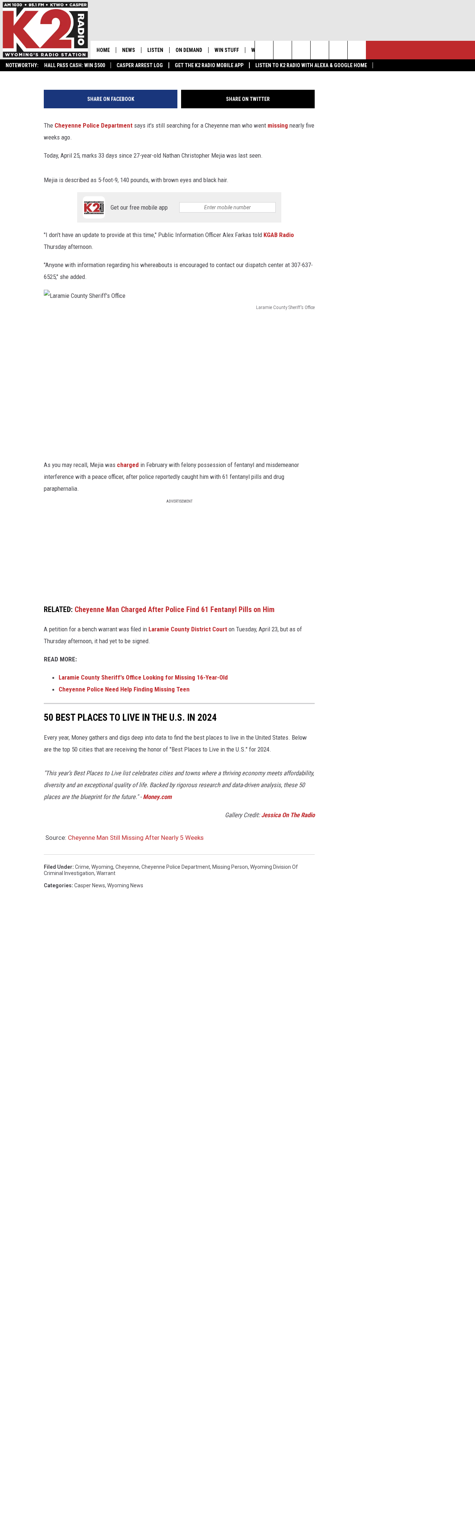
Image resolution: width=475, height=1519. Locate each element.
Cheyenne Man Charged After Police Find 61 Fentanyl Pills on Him (175, 609)
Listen (155, 50)
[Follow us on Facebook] (301, 50)
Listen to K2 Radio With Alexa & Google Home (311, 65)
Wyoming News (125, 885)
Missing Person (230, 867)
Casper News (89, 885)
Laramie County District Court (187, 629)
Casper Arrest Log (140, 65)
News (128, 50)
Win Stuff (226, 50)
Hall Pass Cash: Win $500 (74, 65)
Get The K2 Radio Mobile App (209, 65)
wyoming (102, 867)
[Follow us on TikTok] (338, 50)
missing (278, 125)
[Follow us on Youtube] (357, 50)
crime (82, 867)
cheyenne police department (175, 867)
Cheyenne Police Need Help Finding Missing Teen (124, 689)
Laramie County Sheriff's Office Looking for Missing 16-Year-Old (143, 677)
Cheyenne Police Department (93, 125)
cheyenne (127, 867)
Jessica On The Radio (288, 815)
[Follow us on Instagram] (320, 50)
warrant (105, 873)
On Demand (189, 50)
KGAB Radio (278, 235)
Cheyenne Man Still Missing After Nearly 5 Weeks (136, 837)
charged (128, 464)
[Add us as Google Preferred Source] (282, 50)
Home (103, 50)
